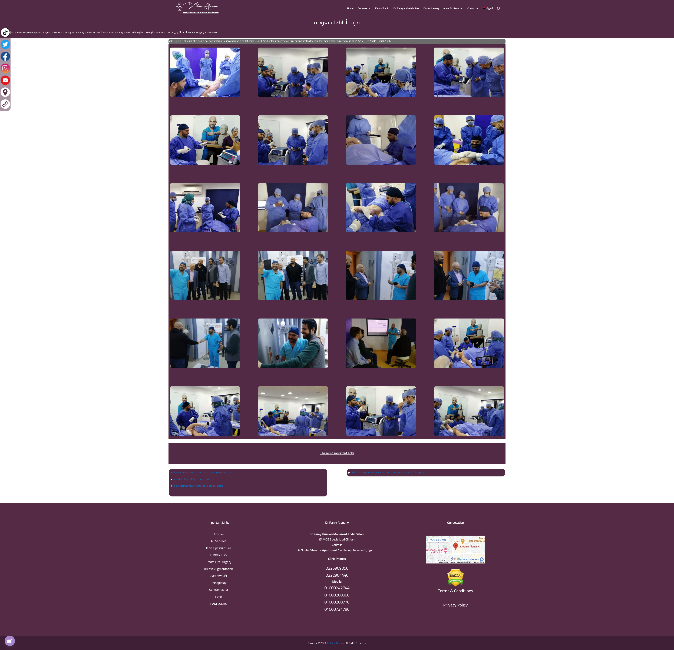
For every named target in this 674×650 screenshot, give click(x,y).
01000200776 (336, 602)
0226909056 (337, 568)
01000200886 (336, 595)
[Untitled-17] (469, 163)
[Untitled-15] (293, 163)
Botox (218, 596)
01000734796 (336, 609)
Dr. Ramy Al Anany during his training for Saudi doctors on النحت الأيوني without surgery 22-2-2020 (165, 32)
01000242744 (336, 588)
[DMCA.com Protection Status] (455, 576)
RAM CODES (218, 603)
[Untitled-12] (469, 96)
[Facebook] (5, 60)
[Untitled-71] (293, 435)
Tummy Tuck (218, 555)
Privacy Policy (455, 605)
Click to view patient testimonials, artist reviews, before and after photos (389, 472)
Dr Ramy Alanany (335, 643)
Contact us (472, 9)
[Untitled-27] (205, 367)
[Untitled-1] (205, 96)
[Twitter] (5, 49)
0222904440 (337, 575)
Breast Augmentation (218, 569)
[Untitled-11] (381, 96)
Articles (218, 534)
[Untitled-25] (381, 299)
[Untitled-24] (293, 299)
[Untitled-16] (381, 163)
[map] (455, 550)
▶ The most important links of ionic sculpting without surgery (202, 472)
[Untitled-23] (205, 299)
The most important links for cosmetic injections (198, 485)
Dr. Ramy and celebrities (406, 9)
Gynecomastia (218, 589)
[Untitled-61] (205, 435)
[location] (5, 96)
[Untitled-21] (381, 231)
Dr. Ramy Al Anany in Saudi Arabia (92, 32)
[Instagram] (5, 72)
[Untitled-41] (381, 367)
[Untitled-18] (205, 231)
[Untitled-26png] (469, 299)
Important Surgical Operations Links (191, 479)
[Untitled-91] (469, 435)
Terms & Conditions (455, 591)
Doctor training (431, 9)
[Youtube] (5, 84)
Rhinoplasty (218, 583)
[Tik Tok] (5, 37)
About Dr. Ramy (451, 9)
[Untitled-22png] (469, 231)
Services (362, 9)
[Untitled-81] (381, 435)
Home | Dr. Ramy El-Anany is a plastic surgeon (28, 32)
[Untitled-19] (293, 231)
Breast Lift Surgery (218, 562)
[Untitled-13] (205, 163)
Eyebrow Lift (218, 576)
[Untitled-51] (469, 367)
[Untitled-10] (293, 96)
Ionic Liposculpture (218, 548)
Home (350, 9)
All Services (218, 541)
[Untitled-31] (293, 367)
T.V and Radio (382, 9)
